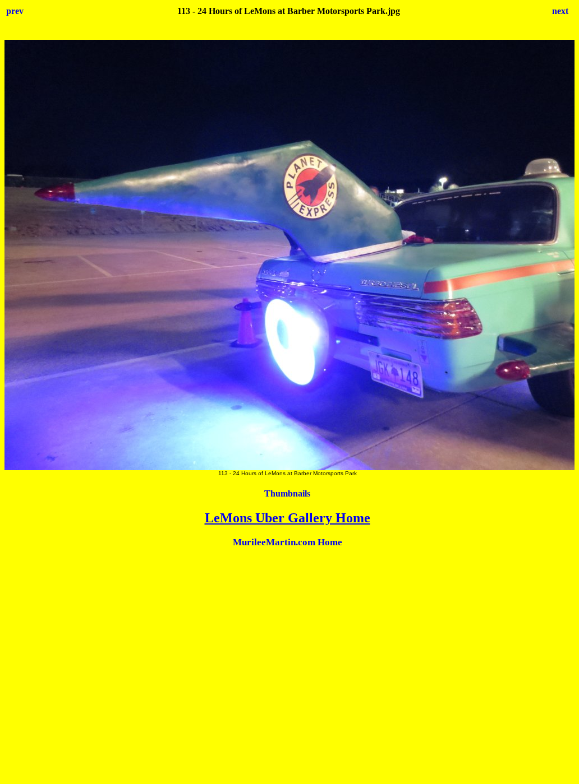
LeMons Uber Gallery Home (287, 518)
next (560, 11)
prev (15, 11)
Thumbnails (287, 493)
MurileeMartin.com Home (287, 542)
